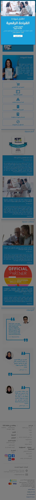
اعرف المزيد (18, 36)
